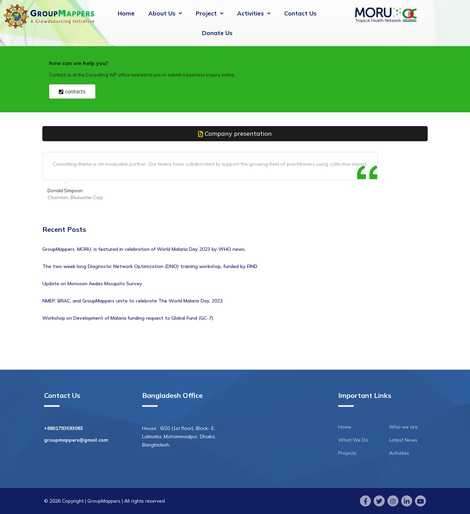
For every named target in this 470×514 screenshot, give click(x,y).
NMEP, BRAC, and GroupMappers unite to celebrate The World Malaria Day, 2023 (132, 301)
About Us (161, 13)
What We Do (353, 440)
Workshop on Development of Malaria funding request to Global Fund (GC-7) (127, 318)
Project (206, 13)
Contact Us (300, 13)
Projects (347, 453)
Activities (250, 13)
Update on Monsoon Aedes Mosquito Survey (92, 283)
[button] (165, 13)
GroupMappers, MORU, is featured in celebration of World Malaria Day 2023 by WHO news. (144, 249)
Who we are (403, 427)
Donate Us (217, 33)
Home (126, 13)
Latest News (403, 440)
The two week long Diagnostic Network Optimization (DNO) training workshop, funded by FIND (149, 266)
